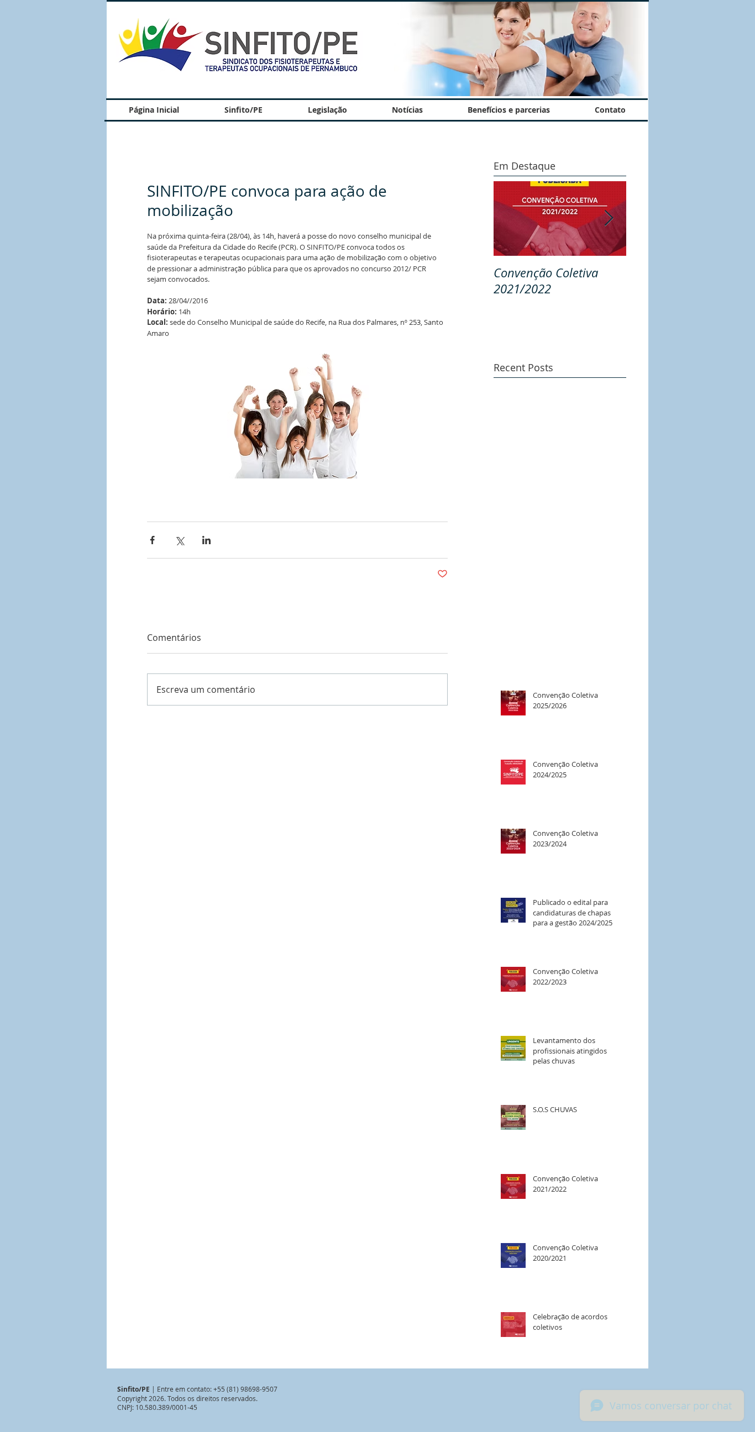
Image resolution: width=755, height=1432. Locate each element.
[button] (519, 48)
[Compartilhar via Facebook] (152, 540)
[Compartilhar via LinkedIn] (206, 540)
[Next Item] (609, 218)
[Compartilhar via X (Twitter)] (179, 540)
